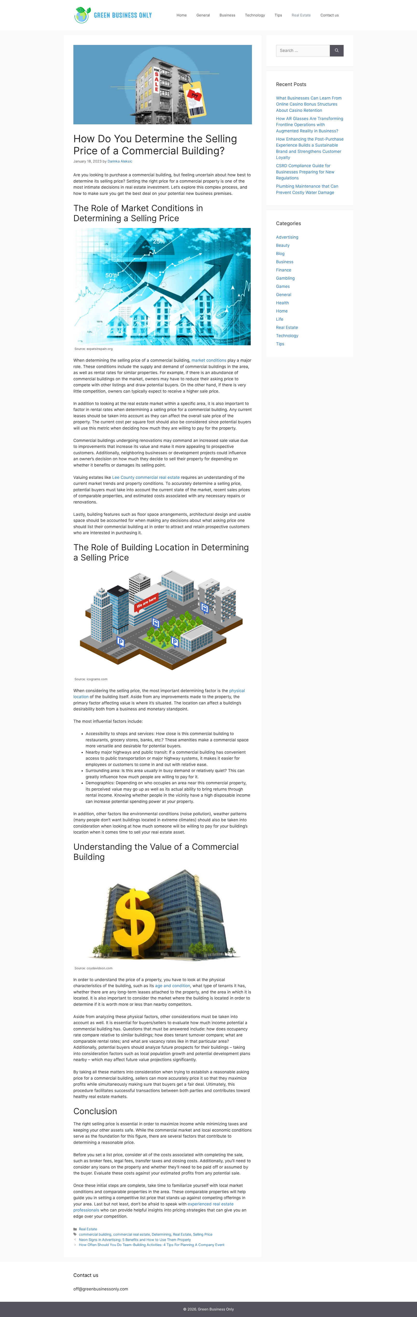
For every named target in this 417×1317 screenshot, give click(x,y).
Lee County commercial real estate (146, 477)
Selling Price (202, 1234)
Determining (161, 1234)
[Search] (337, 51)
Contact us (329, 15)
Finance (283, 270)
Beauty (283, 245)
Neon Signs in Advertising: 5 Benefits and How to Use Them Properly (135, 1240)
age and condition (172, 985)
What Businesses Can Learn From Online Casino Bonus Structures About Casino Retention (309, 104)
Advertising (287, 237)
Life (279, 319)
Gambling (285, 278)
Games (283, 286)
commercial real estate (131, 1234)
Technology (255, 15)
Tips (278, 15)
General (203, 15)
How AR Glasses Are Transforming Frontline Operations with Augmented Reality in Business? (309, 124)
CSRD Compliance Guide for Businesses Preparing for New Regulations (305, 171)
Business (227, 15)
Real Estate (301, 15)
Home (182, 15)
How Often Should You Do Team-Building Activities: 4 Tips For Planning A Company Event (151, 1245)
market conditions (209, 360)
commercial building (95, 1234)
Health (282, 302)
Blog (280, 253)
